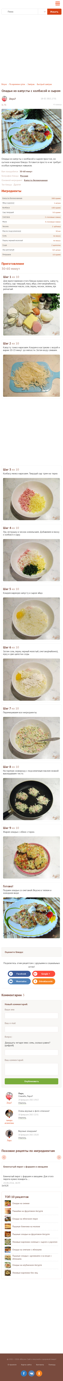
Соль (4, 236)
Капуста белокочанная (12, 198)
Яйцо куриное (8, 203)
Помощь (52, 1364)
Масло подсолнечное (11, 231)
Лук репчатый (8, 250)
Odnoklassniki (46, 981)
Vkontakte (21, 981)
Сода (4, 245)
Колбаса (6, 207)
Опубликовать (31, 1081)
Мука (4, 221)
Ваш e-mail (10, 1023)
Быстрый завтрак (44, 84)
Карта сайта (26, 1364)
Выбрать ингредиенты (42, 12)
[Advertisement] (31, 49)
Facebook (21, 973)
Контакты (40, 1364)
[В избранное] (59, 98)
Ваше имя (9, 1009)
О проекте (12, 1364)
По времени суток (17, 84)
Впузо (4, 84)
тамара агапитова (9, 1121)
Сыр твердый (8, 212)
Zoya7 (9, 1103)
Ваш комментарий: (14, 1060)
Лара (9, 1140)
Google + (45, 973)
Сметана (6, 217)
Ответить (22, 1103)
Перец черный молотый (12, 240)
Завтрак (31, 84)
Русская (24, 175)
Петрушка (6, 254)
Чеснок (5, 226)
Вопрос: (8, 1036)
